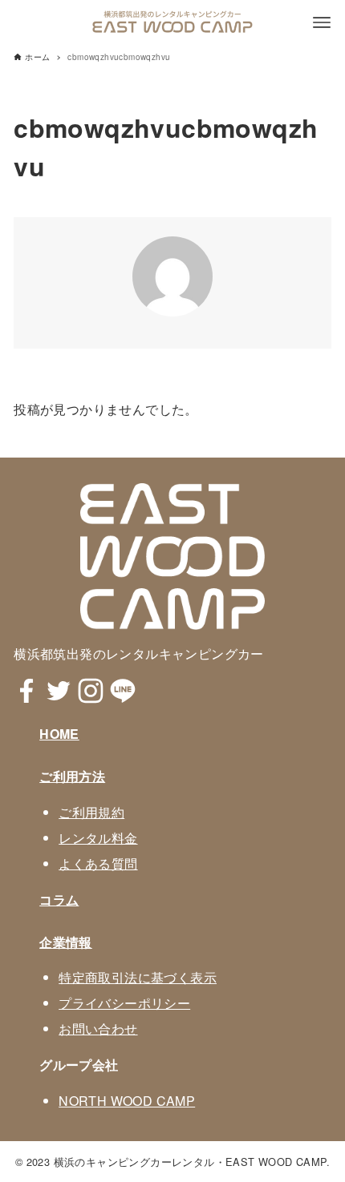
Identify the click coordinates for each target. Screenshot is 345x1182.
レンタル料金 (98, 838)
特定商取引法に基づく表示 (138, 977)
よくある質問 (98, 863)
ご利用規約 (91, 812)
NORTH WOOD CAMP (127, 1100)
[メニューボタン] (322, 22)
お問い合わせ (98, 1028)
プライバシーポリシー (124, 1003)
